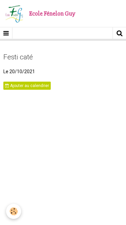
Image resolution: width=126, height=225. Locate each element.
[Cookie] (13, 211)
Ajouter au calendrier (29, 85)
